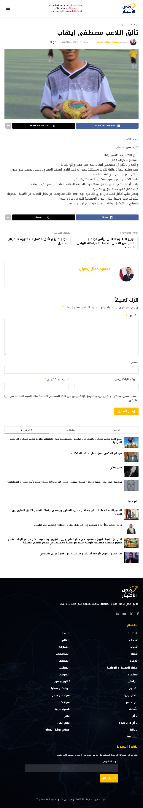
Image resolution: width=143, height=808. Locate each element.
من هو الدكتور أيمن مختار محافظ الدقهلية (96, 453)
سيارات (65, 702)
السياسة (133, 736)
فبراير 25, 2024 (80, 42)
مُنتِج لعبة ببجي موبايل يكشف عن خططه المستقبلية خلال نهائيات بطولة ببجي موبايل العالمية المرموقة (66, 441)
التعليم (134, 688)
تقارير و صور (62, 681)
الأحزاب (134, 647)
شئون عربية (62, 709)
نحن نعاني (116, 467)
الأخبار (125, 24)
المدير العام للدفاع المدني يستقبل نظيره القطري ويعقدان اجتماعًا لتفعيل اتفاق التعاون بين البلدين (67, 512)
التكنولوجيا (131, 695)
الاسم (133, 362)
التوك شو (132, 702)
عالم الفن (63, 722)
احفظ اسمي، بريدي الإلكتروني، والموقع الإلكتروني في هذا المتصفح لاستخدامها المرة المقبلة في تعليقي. (74, 398)
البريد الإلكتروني (56, 379)
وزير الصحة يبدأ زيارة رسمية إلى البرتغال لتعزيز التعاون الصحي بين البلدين (78, 525)
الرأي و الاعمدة (129, 722)
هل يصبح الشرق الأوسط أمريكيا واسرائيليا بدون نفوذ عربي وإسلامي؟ (80, 553)
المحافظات (63, 653)
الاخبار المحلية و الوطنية (123, 667)
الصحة (66, 633)
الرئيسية (135, 24)
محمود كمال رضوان (108, 42)
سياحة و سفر (61, 695)
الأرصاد (134, 660)
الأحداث (134, 640)
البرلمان (133, 681)
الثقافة (134, 709)
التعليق (132, 315)
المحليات (64, 660)
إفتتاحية (133, 633)
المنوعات (64, 674)
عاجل (66, 715)
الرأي (135, 715)
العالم (66, 640)
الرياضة (134, 729)
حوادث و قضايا (60, 688)
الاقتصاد (133, 674)
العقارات (64, 647)
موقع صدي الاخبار (66, 799)
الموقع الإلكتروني (127, 379)
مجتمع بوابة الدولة (57, 729)
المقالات (64, 667)
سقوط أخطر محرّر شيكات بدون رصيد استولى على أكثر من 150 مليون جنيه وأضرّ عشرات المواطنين (64, 482)
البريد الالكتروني (110, 761)
